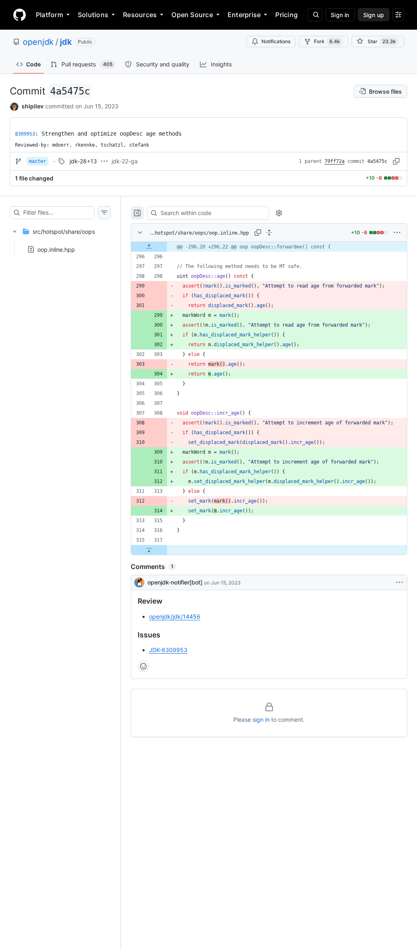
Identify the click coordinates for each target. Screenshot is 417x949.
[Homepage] (19, 14)
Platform (49, 15)
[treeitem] (60, 237)
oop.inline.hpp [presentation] (56, 249)
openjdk (38, 42)
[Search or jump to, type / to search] (314, 14)
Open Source (192, 15)
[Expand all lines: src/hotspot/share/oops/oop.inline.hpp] (269, 232)
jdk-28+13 (83, 161)
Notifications (275, 41)
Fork (327, 41)
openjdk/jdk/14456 (174, 616)
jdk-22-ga (125, 161)
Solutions (93, 15)
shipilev (33, 106)
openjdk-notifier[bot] (174, 582)
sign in (261, 719)
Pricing (286, 15)
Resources (140, 15)
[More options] (397, 232)
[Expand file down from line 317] (149, 550)
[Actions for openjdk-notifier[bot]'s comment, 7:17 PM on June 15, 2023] (399, 582)
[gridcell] (269, 247)
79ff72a (335, 161)
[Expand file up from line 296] (149, 247)
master (37, 161)
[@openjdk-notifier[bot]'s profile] (139, 582)
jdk (66, 42)
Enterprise (244, 15)
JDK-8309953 (168, 649)
